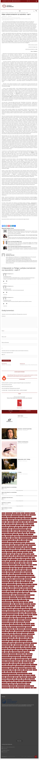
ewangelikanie (9, 552)
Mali (28, 593)
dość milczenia (4, 541)
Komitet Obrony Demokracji (11, 584)
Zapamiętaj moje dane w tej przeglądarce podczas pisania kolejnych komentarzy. (15, 350)
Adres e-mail (4, 336)
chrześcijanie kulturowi (23, 530)
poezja (11, 623)
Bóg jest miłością (27, 525)
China (9, 530)
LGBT (16, 591)
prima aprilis (11, 632)
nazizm (13, 607)
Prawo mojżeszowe (27, 630)
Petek (15, 618)
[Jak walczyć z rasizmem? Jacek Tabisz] (9, 428)
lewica (13, 591)
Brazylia (16, 527)
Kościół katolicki (25, 586)
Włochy (23, 678)
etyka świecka (33, 548)
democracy (34, 536)
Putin (26, 637)
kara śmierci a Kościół (5, 580)
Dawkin (13, 536)
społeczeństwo (20, 653)
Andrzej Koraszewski (11, 518)
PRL (15, 632)
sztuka (11, 662)
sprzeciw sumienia (5, 655)
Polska (7, 625)
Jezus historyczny (16, 573)
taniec (3, 664)
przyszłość (11, 637)
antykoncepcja (4, 520)
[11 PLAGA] (9, 472)
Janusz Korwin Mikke (11, 571)
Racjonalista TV (4, 756)
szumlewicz (15, 662)
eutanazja (29, 550)
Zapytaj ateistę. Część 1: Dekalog (24, 459)
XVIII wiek (10, 684)
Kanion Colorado (22, 577)
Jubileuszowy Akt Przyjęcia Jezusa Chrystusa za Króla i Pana (25, 575)
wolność (12, 19)
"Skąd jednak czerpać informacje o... (7, 497)
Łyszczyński (20, 593)
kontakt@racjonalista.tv (5, 750)
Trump (34, 668)
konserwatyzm (11, 18)
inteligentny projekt (18, 566)
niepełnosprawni (4, 609)
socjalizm (10, 652)
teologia (23, 664)
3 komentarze (10, 16)
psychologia (22, 637)
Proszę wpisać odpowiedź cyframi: (7, 352)
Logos (35, 591)
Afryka (3, 514)
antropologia (27, 518)
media (19, 598)
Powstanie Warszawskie (21, 627)
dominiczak (24, 539)
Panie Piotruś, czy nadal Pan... (6, 502)
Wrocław (14, 682)
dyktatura (23, 543)
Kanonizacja (28, 577)
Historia (6, 12)
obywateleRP (22, 611)
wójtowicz (11, 680)
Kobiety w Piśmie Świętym (25, 582)
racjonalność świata (15, 639)
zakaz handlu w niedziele (21, 684)
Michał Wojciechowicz (22, 600)
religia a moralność (23, 641)
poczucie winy (27, 621)
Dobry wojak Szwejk (5, 539)
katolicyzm (3, 18)
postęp (8, 627)
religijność (13, 643)
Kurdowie (3, 591)
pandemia (35, 614)
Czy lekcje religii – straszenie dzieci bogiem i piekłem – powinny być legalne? (14, 390)
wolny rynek (4, 682)
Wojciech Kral (32, 678)
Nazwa (3, 330)
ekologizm (21, 545)
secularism (33, 648)
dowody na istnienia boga (12, 541)
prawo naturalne (34, 630)
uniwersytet (24, 671)
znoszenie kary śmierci (5, 687)
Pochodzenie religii (20, 621)
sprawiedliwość (29, 653)
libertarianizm (25, 591)
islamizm (29, 568)
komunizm (18, 584)
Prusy (3, 634)
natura (33, 605)
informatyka (12, 566)
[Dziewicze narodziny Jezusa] (9, 441)
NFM (27, 607)
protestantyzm (25, 632)
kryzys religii (4, 589)
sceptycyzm (28, 648)
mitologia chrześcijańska (5, 602)
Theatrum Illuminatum (20, 666)
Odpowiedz (5, 283)
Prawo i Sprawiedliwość (19, 630)
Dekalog (17, 536)
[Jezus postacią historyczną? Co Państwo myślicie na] (28, 734)
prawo (7, 630)
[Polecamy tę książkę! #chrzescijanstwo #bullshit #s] (28, 724)
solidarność (27, 652)
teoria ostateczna (33, 664)
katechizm (23, 580)
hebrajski (33, 559)
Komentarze (28, 410)
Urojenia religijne (4, 675)
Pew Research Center (21, 618)
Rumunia (27, 646)
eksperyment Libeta (32, 545)
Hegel (3, 561)
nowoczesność (33, 609)
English (24, 546)
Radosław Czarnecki (10, 255)
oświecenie (20, 18)
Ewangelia (3, 552)
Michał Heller (15, 600)
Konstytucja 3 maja (5, 586)
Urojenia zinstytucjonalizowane (13, 675)
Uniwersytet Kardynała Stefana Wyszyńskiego (9, 673)
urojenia (30, 673)
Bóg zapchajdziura (5, 527)
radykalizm (29, 639)
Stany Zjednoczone (28, 655)
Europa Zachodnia (16, 550)
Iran (14, 568)
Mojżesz (21, 602)
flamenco (7, 555)
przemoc (7, 634)
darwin (3, 536)
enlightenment (29, 546)
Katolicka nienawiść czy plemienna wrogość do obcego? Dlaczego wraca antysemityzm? (16, 382)
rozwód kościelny (17, 646)
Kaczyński (8, 577)
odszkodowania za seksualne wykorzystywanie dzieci (9, 612)
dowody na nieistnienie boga (22, 541)
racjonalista (31, 637)
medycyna (23, 598)
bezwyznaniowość (20, 523)
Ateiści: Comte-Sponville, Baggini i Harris (15, 241)
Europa (12, 17)
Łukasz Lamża (15, 593)
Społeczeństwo (23, 12)
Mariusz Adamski (13, 596)
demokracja (9, 17)
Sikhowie (29, 650)
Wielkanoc (10, 678)
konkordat (23, 584)
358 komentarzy (25, 417)
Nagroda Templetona (5, 605)
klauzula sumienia (4, 582)
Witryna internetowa (5, 342)
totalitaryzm (11, 668)
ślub (3, 652)
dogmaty (15, 539)
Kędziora (32, 580)
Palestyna (30, 614)
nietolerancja (11, 609)
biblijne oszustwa (30, 523)
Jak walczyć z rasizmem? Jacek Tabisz (25, 428)
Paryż (11, 616)
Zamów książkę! (19, 407)
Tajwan (32, 662)
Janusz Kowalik (18, 571)
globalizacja (18, 557)
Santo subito (18, 648)
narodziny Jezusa (24, 605)
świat (30, 659)
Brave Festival (11, 527)
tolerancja (33, 666)
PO (15, 621)
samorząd (13, 648)
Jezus (11, 573)
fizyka (3, 555)
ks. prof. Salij (17, 589)
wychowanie (28, 682)
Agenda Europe (8, 514)
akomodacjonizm (32, 514)
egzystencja (12, 545)
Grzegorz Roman (13, 559)
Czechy (25, 534)
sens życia (20, 650)
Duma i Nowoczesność (5, 543)
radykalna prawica (4, 641)
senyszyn (25, 650)
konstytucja (34, 584)
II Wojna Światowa (12, 564)
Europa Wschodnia (9, 550)
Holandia (35, 561)
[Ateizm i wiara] (9, 415)
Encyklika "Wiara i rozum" (17, 546)
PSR (18, 637)
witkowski (19, 678)
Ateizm (32, 520)
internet (31, 566)
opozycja (34, 612)
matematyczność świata (20, 596)
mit (27, 600)
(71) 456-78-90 (4, 748)
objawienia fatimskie (10, 611)
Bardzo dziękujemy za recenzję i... (7, 507)
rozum (8, 646)
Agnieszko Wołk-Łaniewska (16, 514)
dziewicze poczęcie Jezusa (30, 543)
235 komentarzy (25, 443)
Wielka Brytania (4, 678)
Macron (25, 593)
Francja (11, 555)
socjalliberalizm (16, 652)
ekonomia (26, 545)
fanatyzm (31, 552)
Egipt (7, 545)
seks (10, 650)
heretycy (7, 561)
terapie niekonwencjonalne (6, 666)
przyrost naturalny (5, 637)
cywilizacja (21, 534)
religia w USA (4, 643)
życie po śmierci (21, 687)
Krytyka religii (11, 12)
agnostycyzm (24, 514)
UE (2, 671)
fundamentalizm (21, 555)
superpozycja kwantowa (5, 659)
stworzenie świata (23, 657)
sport (24, 653)
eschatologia (18, 548)
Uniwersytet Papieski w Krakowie (22, 673)
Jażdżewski (4, 573)
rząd (30, 646)
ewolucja (14, 552)
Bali (3, 523)
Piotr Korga (34, 618)
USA (10, 19)
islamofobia (33, 568)
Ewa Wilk (33, 550)
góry (33, 557)
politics (24, 623)
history (26, 561)
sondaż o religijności (5, 653)
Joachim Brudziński (5, 575)
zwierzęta (15, 687)
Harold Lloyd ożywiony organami (7, 386)
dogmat (11, 539)
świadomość (25, 659)
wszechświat (19, 682)
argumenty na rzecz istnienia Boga (24, 520)
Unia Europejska (18, 671)
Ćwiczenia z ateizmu (8, 534)
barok (6, 523)
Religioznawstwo (27, 643)
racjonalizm (26, 18)
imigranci (23, 564)
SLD (33, 650)
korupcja (16, 586)
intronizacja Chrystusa (5, 568)
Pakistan (26, 614)
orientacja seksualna (10, 614)
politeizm (19, 623)
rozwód (12, 646)
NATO (29, 605)
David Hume (8, 536)
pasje (15, 616)
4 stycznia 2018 (20, 443)
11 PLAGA (19, 472)
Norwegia (20, 609)
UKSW (13, 671)
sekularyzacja (15, 650)
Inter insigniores (25, 566)
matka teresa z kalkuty (5, 598)
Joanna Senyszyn (12, 575)
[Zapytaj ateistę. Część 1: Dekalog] (9, 459)
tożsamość (16, 668)
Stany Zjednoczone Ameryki (6, 657)
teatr (7, 664)
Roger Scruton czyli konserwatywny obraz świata (16, 229)
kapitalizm (33, 577)
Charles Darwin (4, 530)
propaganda (19, 632)
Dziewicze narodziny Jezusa (23, 441)
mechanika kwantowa (14, 598)
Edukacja (3, 12)
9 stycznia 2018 (20, 417)
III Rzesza (18, 564)
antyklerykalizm (5, 17)
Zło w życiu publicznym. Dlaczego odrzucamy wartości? (11, 388)
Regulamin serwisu (30, 756)
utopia (24, 675)
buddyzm (29, 527)
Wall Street (32, 675)
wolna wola (16, 680)
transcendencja (29, 668)
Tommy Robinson (4, 668)
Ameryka (9, 516)
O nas (25, 756)
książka (25, 589)
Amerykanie (21, 516)
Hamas (19, 559)
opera (24, 612)
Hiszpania (30, 561)
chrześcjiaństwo (4, 532)
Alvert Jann (4, 516)
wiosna (15, 678)
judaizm (3, 577)
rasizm (10, 641)
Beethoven (10, 523)
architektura (16, 520)
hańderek (23, 559)
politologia (28, 623)
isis (17, 568)
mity (11, 602)
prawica (3, 630)
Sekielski (7, 650)
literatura (30, 591)
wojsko (7, 680)
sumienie (29, 657)
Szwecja (20, 662)
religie (9, 643)
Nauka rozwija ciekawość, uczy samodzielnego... (9, 487)
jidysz (28, 573)
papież (3, 616)
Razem (14, 641)
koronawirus (11, 586)
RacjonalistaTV (4, 751)
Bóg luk (32, 525)
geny (9, 557)
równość (3, 646)
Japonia (23, 571)
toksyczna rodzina (27, 666)
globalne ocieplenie (24, 557)
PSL (15, 637)
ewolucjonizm (20, 552)
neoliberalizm (18, 607)
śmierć (6, 652)
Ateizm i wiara (20, 415)
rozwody (22, 646)
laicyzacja (8, 591)
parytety (7, 616)
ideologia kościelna (5, 564)
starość (13, 657)
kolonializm (4, 584)
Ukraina (9, 671)
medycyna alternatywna (30, 598)
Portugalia (3, 627)
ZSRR (11, 687)
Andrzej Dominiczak (28, 516)
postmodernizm (13, 627)
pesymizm (11, 618)
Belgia (15, 523)
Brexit (20, 527)
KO (14, 582)
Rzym (34, 646)
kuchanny (29, 589)
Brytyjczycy (24, 527)
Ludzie (15, 12)
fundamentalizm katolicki (28, 555)
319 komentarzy (25, 430)
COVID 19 (19, 532)
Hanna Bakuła (28, 559)
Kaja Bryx (12, 577)
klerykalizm (7, 18)
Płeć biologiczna (4, 621)
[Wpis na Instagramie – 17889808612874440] (28, 713)
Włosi (27, 678)
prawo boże (12, 630)
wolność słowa (33, 680)
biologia (8, 525)
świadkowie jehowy (19, 659)
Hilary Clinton (12, 561)
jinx (31, 573)
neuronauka (23, 607)
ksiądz (21, 589)
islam (16, 17)
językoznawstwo (23, 573)
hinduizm (17, 561)
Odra (26, 611)
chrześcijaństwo (31, 530)
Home (22, 756)
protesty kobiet (31, 632)
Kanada (17, 577)
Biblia (25, 523)
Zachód (15, 684)
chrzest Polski (11, 532)
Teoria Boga (27, 664)
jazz (8, 573)
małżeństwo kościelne (5, 596)
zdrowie (28, 684)
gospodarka (4, 559)
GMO (30, 557)
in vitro (27, 564)
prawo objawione (4, 632)
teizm (14, 664)
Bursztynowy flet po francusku (7, 384)
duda (28, 541)
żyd (31, 687)
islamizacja (24, 568)
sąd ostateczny (4, 648)
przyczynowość (24, 634)
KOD (31, 582)
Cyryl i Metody (15, 534)
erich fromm (12, 548)
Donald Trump (30, 539)
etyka (22, 548)
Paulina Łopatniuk (24, 616)
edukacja (3, 545)
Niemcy (31, 607)
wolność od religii (26, 680)
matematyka (27, 596)
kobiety (18, 582)
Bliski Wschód (13, 525)
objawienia (3, 611)
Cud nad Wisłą (32, 532)
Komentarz (4, 316)
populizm (32, 625)
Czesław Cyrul (30, 534)
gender (35, 555)
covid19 (24, 532)
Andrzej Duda (4, 518)
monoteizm (25, 602)
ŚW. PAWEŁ (13, 659)
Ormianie (16, 614)
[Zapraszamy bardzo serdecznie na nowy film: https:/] (10, 734)
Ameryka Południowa (15, 516)
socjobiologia (22, 652)
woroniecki (9, 682)
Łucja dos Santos (4, 593)
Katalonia (18, 580)
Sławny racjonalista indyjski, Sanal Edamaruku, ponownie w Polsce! (19, 246)
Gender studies (4, 557)
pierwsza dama (28, 618)
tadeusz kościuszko (26, 662)
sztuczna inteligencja (5, 662)
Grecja (9, 559)
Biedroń (3, 525)
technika (10, 664)
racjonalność (9, 639)
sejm (3, 650)
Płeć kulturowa (11, 621)
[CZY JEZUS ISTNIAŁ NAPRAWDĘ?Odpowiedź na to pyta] (10, 724)
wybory (24, 682)
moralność (30, 602)
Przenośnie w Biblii (17, 634)
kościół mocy (32, 586)
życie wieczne (27, 687)
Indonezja (34, 564)
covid (15, 532)
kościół (14, 18)
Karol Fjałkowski (13, 580)
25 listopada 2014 (4, 16)
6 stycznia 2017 (20, 430)
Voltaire (28, 675)
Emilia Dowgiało (10, 546)
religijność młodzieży (20, 643)
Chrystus (17, 530)
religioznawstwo (33, 643)
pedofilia (30, 616)
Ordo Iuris (3, 614)
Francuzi (15, 555)
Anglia (23, 518)
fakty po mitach (25, 552)
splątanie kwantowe (13, 653)
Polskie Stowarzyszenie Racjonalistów (15, 625)
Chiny (13, 530)
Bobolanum (18, 525)
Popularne (11, 410)
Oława (20, 612)
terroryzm (13, 666)
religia (5, 19)
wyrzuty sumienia (4, 684)
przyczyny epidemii (31, 634)
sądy (9, 648)
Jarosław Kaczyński (28, 571)
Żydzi (35, 687)
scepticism (23, 648)
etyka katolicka (27, 548)
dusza (11, 543)
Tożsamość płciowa (22, 668)
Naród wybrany (12, 605)
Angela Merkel (18, 518)
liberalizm (17, 18)
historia (14, 17)
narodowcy (18, 605)
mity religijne (16, 602)
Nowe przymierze (26, 609)
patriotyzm (19, 616)
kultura (34, 589)
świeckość (8, 19)
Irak (11, 568)
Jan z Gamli (4, 571)
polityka (23, 18)
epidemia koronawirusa (5, 548)
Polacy (15, 623)
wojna (3, 680)
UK (5, 671)
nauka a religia (8, 607)
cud (27, 532)
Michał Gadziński (9, 600)
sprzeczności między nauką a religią (15, 655)
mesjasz (3, 600)
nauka (3, 607)
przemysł (11, 634)
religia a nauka (30, 641)
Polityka (18, 12)
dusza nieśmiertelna (17, 543)
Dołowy (20, 539)
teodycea (18, 664)
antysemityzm (10, 520)
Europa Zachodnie (23, 550)
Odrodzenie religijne (32, 611)
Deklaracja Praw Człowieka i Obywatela (25, 536)
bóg (22, 525)
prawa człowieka (28, 627)
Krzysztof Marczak (10, 589)
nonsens (16, 609)
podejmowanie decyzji (5, 623)
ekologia (17, 545)
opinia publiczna (29, 612)
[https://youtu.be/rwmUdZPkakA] (10, 713)
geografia (13, 557)
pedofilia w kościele (5, 618)
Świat (27, 12)
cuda (3, 534)
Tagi (10, 412)
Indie (30, 564)
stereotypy (17, 657)
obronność (16, 611)
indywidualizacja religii (5, 566)
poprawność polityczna (26, 625)
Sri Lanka (22, 655)
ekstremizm (4, 546)
